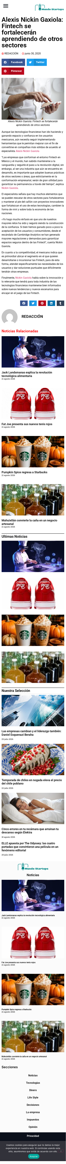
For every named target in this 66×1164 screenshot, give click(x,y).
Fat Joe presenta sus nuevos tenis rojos (27, 424)
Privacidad (33, 1135)
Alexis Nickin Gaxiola (28, 151)
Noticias (33, 1075)
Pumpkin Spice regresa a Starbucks (25, 472)
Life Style (32, 1097)
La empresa (33, 1112)
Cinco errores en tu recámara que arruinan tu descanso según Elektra (30, 830)
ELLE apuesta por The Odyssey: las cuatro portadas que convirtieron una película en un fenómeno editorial (30, 847)
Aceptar (34, 1156)
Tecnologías (33, 1082)
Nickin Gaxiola (10, 188)
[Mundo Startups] (49, 7)
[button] (6, 6)
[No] (60, 1150)
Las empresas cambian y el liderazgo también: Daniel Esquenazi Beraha (31, 732)
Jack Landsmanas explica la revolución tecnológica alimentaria (27, 374)
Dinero (33, 1090)
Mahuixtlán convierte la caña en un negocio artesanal (24, 1056)
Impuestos (33, 1119)
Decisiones (33, 1104)
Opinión (33, 1126)
